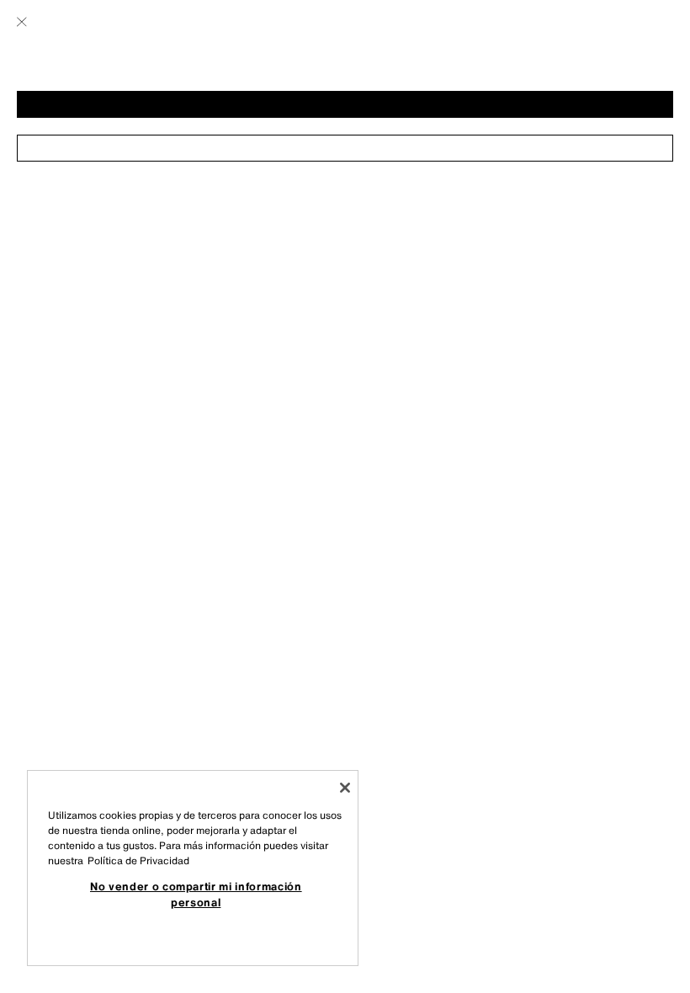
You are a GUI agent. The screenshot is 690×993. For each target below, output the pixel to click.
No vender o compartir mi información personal (196, 894)
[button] (345, 104)
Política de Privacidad (138, 860)
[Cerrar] (345, 788)
